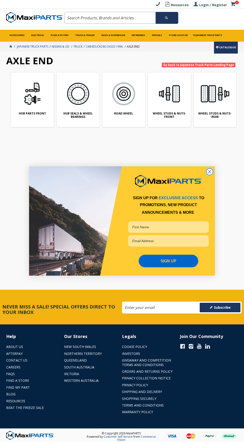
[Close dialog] (209, 171)
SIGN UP (168, 261)
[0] (233, 5)
